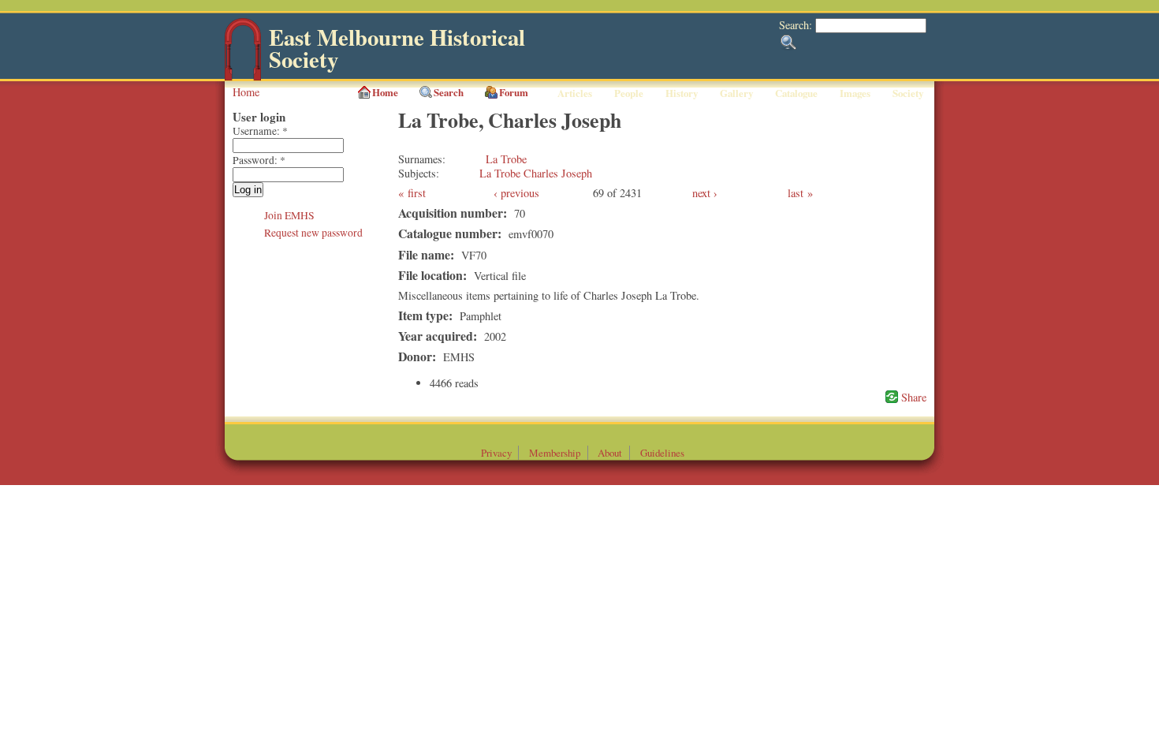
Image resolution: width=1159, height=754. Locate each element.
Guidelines (662, 453)
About (610, 453)
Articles (574, 93)
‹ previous (516, 192)
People (628, 93)
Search (449, 92)
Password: (259, 160)
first (417, 192)
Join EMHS (289, 215)
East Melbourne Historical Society (397, 49)
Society (908, 93)
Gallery (736, 93)
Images (855, 93)
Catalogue (796, 93)
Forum (513, 92)
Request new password (313, 233)
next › (704, 192)
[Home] (243, 76)
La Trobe (506, 158)
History (681, 93)
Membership (554, 453)
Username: (260, 131)
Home (246, 91)
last (795, 192)
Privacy (496, 453)
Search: (797, 24)
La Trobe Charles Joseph (535, 173)
